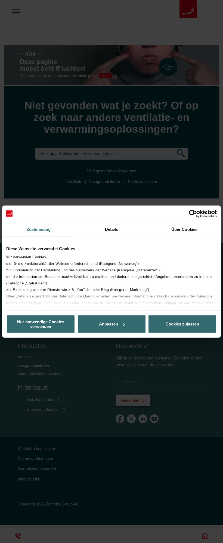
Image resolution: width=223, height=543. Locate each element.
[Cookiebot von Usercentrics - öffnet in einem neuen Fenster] (193, 213)
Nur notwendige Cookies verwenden (40, 323)
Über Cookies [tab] (184, 229)
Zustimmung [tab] (39, 229)
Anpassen (108, 324)
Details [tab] (111, 229)
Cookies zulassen (182, 324)
